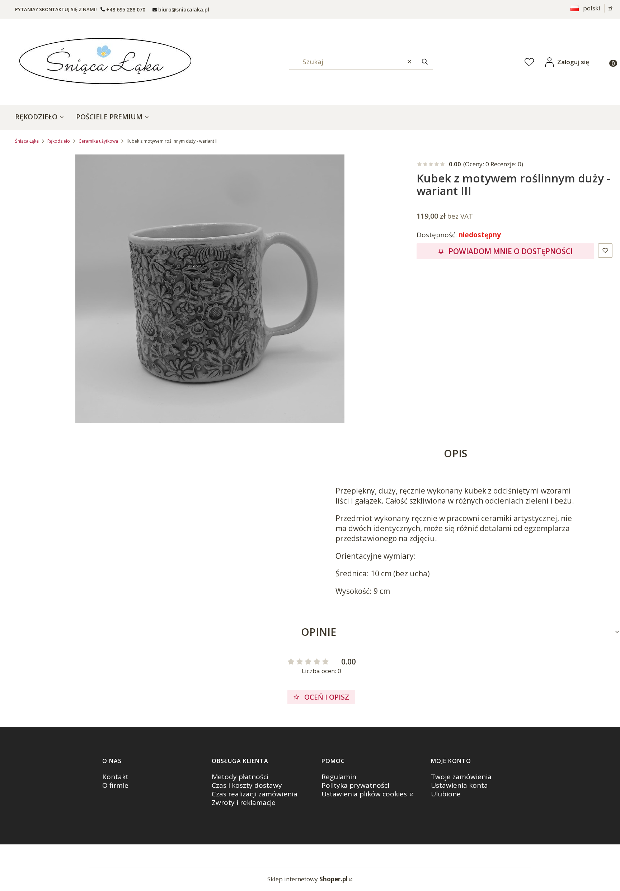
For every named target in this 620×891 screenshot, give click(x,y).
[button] (424, 62)
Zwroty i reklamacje (244, 802)
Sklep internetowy (307, 879)
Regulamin (338, 776)
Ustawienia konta (459, 785)
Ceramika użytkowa (98, 141)
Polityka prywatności (355, 785)
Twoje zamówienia (461, 776)
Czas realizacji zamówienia (254, 794)
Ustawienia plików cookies (365, 794)
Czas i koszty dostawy (247, 785)
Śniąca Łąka (27, 141)
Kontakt (115, 776)
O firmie (115, 785)
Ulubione (446, 794)
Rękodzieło (58, 141)
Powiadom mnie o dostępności (510, 251)
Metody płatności (240, 776)
